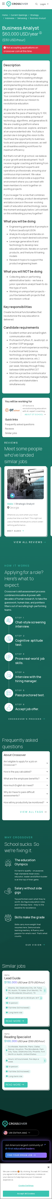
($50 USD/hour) (36, 1041)
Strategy (34, 15)
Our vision (34, 945)
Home (5, 15)
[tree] (26, 770)
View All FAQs (32, 811)
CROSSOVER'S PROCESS (25, 719)
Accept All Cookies (26, 1193)
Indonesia (9, 18)
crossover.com (12, 51)
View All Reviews (29, 542)
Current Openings (19, 15)
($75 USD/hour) (36, 982)
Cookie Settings (26, 1185)
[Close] (48, 1167)
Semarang (22, 18)
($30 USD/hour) (13, 40)
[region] (26, 1181)
